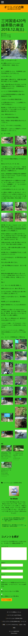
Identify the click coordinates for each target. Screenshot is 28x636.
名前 (3, 563)
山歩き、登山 (22, 624)
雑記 (14, 627)
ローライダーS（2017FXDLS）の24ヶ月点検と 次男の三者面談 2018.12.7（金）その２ (13, 519)
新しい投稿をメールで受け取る (10, 596)
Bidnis (15, 633)
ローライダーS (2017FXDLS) (14, 615)
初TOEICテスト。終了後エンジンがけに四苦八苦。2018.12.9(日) (12, 526)
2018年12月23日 (6, 35)
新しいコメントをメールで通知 (10, 591)
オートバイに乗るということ (14, 612)
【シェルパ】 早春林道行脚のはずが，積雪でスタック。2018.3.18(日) (6, 471)
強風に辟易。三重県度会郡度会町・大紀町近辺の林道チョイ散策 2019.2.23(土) (6, 454)
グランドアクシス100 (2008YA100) (11, 621)
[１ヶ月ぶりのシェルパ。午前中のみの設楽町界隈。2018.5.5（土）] (18, 448)
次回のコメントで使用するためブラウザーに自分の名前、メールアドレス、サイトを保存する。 (13, 584)
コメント (4, 546)
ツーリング (5, 37)
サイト (3, 575)
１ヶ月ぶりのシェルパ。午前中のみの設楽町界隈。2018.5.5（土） (18, 454)
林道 (10, 37)
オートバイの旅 (14, 7)
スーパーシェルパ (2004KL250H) (12, 483)
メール (4, 569)
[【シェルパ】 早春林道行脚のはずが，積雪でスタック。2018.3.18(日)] (6, 465)
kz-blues (4, 33)
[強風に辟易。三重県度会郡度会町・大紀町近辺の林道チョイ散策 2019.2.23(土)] (6, 448)
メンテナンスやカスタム (12, 624)
